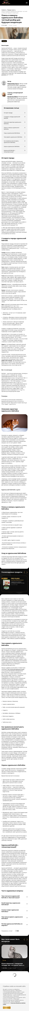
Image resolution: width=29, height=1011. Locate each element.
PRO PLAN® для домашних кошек (15, 669)
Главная (3, 10)
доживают (4, 74)
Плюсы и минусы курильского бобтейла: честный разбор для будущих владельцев (14, 12)
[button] (24, 572)
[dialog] (14, 997)
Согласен (7, 1007)
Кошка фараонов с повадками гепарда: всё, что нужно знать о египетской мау (12, 965)
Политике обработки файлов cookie (14, 1003)
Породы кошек (11, 10)
